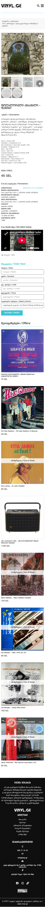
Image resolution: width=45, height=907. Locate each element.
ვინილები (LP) (28, 188)
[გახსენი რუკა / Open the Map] (22, 870)
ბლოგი (22, 822)
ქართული (11, 24)
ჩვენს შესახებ (22, 831)
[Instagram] (22, 883)
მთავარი (5, 21)
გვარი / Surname (7, 276)
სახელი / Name (7, 268)
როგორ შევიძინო (22, 828)
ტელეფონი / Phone (8, 293)
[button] (38, 5)
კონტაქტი (22, 834)
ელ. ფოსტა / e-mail (8, 285)
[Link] (27, 883)
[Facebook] (17, 883)
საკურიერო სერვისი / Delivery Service (16, 301)
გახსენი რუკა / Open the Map (22, 874)
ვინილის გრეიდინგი (22, 825)
